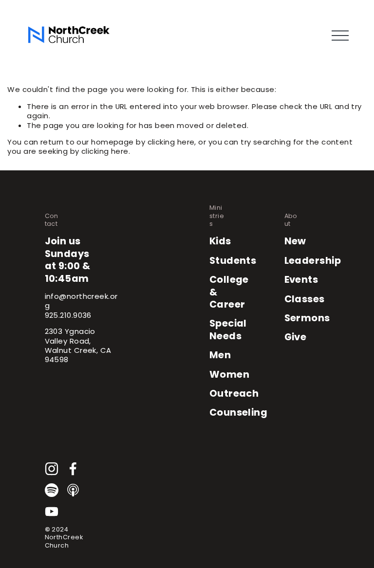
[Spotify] (51, 490)
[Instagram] (51, 469)
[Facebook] (73, 469)
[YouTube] (51, 511)
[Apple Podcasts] (73, 490)
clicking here (171, 142)
